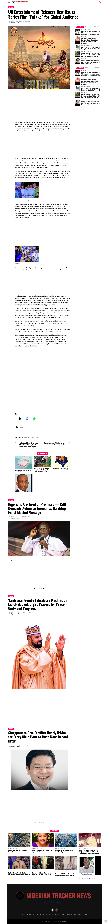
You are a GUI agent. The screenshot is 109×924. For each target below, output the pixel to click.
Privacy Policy (77, 914)
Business (51, 914)
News (23, 914)
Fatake (33, 437)
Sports (63, 914)
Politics (57, 914)
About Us (69, 914)
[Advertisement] (42, 108)
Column (85, 914)
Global (38, 437)
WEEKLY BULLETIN (37, 914)
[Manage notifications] (105, 921)
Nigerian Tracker (15, 22)
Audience (27, 437)
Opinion (45, 914)
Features (29, 914)
